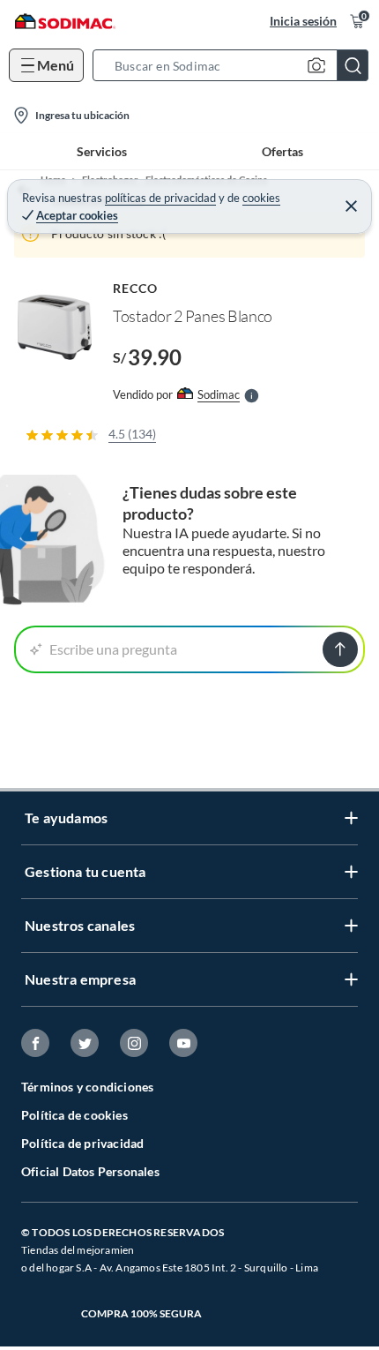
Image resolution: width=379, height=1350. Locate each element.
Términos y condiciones (87, 1086)
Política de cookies (74, 1114)
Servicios (102, 151)
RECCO (135, 288)
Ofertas (282, 151)
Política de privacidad (82, 1143)
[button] (236, 65)
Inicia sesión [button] (303, 20)
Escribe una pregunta (113, 649)
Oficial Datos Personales (90, 1171)
